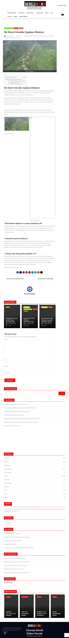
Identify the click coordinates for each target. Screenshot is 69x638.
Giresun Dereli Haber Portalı (34, 7)
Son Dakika (6, 486)
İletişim (15, 16)
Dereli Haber (21, 12)
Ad (5, 359)
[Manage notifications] (5, 633)
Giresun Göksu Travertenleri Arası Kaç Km (13, 565)
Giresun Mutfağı (7, 472)
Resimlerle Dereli (8, 483)
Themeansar (5, 631)
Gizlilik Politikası (23, 16)
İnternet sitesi (7, 372)
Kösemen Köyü (8, 37)
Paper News (16, 629)
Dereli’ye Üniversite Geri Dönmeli (11, 404)
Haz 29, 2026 (26, 325)
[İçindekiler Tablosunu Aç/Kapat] (23, 77)
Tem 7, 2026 (8, 325)
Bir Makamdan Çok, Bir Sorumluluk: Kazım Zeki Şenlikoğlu (17, 422)
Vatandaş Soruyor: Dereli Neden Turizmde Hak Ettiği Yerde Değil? (12, 320)
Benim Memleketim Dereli (10, 415)
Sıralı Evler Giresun (16, 37)
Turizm (47, 12)
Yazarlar (9, 16)
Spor (52, 12)
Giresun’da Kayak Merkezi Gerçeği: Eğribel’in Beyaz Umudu (47, 320)
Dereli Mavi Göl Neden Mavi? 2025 (12, 569)
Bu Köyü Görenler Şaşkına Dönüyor (32, 36)
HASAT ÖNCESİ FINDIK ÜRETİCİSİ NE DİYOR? (28, 320)
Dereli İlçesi (6, 461)
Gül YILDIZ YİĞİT (12, 323)
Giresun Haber (51, 36)
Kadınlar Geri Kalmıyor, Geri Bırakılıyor (13, 411)
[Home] (4, 14)
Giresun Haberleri (11, 12)
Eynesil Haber (44, 36)
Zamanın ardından (8, 425)
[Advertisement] (34, 439)
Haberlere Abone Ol (8, 582)
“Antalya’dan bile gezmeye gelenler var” (16, 83)
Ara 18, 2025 (44, 325)
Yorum (6, 339)
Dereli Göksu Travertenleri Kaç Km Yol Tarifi (14, 572)
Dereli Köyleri (30, 12)
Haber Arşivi (7, 479)
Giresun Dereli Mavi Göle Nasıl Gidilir (12, 558)
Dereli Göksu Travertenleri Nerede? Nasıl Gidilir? (15, 561)
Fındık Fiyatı (40, 12)
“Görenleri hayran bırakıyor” (14, 82)
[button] (65, 15)
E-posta (6, 366)
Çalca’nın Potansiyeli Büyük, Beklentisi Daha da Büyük (16, 407)
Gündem (16, 28)
